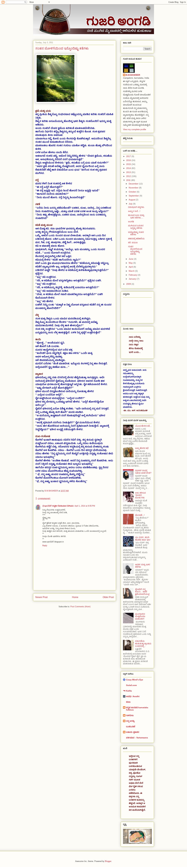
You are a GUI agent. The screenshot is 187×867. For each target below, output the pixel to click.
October (133, 192)
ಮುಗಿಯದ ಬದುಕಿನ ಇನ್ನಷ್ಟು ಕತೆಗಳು (135, 226)
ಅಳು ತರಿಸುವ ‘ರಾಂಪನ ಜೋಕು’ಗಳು (140, 495)
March (132, 271)
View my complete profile (134, 129)
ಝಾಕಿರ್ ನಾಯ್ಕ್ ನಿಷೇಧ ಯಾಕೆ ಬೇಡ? (143, 471)
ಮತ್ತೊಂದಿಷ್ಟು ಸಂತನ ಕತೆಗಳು (136, 233)
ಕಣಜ (128, 702)
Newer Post (41, 597)
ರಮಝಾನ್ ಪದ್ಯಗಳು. (136, 207)
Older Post (108, 597)
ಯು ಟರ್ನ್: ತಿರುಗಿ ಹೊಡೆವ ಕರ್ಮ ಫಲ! (142, 538)
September (134, 196)
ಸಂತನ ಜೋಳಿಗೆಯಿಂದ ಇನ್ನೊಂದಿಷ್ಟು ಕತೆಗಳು (135, 250)
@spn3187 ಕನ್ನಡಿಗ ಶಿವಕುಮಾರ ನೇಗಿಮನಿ (58, 506)
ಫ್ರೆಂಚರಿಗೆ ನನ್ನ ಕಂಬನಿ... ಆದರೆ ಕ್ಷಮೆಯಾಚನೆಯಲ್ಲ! (142, 591)
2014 (128, 168)
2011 (128, 180)
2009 (128, 284)
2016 (128, 160)
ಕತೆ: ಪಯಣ (133, 242)
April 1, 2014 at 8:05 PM (85, 506)
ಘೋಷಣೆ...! (139, 515)
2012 (128, 176)
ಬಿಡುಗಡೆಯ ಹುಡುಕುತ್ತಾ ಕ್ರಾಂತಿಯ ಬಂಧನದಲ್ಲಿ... (143, 643)
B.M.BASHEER (133, 75)
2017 (128, 156)
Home (75, 597)
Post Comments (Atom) (80, 606)
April (131, 267)
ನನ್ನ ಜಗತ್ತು (130, 721)
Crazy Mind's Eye (134, 679)
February (133, 275)
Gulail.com (131, 685)
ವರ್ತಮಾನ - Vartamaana (137, 737)
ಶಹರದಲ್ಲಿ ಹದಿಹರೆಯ (136, 238)
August (132, 199)
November (134, 187)
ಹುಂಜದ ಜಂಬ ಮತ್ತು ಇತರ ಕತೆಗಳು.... (136, 216)
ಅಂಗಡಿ (131, 221)
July (131, 204)
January (133, 279)
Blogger (108, 861)
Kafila (129, 691)
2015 (128, 164)
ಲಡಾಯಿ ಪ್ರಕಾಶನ (132, 732)
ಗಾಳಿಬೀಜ (130, 715)
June (131, 259)
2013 (128, 172)
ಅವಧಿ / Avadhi (133, 696)
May (131, 263)
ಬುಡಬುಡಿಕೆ (130, 726)
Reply (44, 545)
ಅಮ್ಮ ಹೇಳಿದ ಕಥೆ (141, 448)
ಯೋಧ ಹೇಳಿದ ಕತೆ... (143, 426)
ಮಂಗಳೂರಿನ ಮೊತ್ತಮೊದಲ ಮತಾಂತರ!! (140, 616)
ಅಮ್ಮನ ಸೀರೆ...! (134, 211)
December (134, 184)
